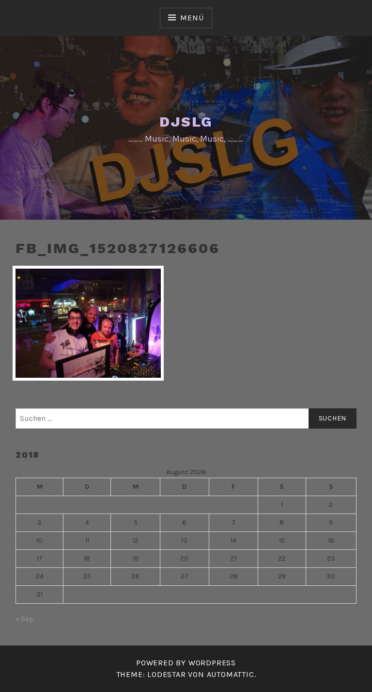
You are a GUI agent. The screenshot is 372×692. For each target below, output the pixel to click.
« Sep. (25, 619)
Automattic (230, 674)
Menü (191, 17)
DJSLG (186, 121)
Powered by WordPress (186, 662)
